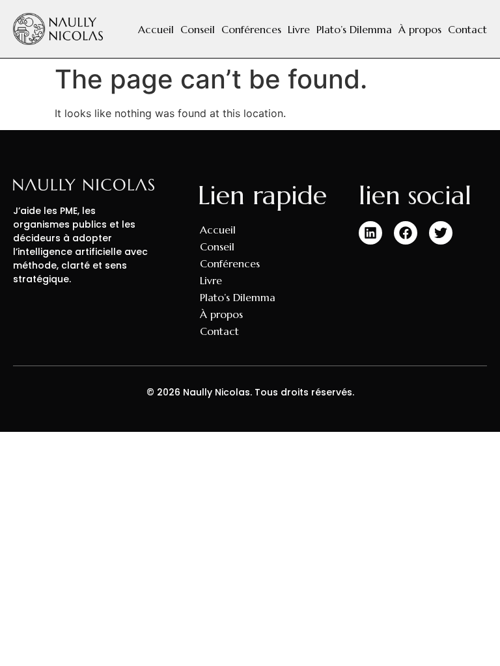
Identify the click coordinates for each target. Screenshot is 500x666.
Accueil (156, 29)
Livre (299, 29)
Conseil (197, 29)
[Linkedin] (370, 233)
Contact (467, 29)
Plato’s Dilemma (354, 29)
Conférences (251, 29)
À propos (419, 29)
